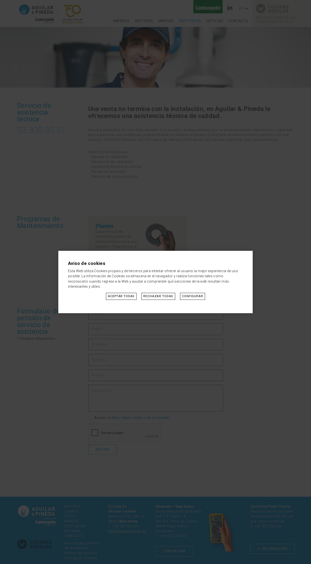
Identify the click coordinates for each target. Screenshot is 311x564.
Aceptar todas (121, 296)
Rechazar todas (158, 296)
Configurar (192, 296)
